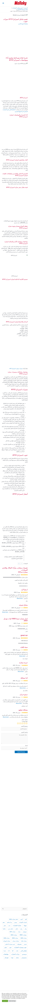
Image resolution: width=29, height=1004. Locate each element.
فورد (10, 947)
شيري (25, 944)
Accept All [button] (5, 1000)
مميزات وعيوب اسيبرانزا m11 (16, 368)
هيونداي (6, 957)
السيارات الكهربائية (23, 922)
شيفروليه (19, 944)
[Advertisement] (14, 41)
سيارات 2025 (15, 938)
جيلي (5, 925)
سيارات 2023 (14, 935)
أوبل (26, 919)
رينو (21, 928)
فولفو (6, 947)
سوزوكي (25, 931)
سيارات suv (24, 941)
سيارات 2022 (23, 935)
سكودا (4, 928)
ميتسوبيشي (24, 957)
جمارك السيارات (17, 925)
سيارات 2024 (24, 938)
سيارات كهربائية (6, 941)
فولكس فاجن (24, 950)
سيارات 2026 (7, 938)
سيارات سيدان (16, 941)
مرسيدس (24, 954)
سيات (19, 931)
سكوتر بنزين (10, 928)
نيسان (17, 957)
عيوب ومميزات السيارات (20, 947)
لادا (9, 950)
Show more (20, 598)
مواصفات (5, 954)
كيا (12, 950)
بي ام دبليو (9, 922)
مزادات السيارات (15, 954)
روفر (26, 928)
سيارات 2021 (12, 931)
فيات (17, 950)
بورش (15, 922)
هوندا (12, 957)
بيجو (4, 922)
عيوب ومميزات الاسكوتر (10, 944)
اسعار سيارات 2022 (13, 919)
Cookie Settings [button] (12, 1000)
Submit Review (21, 752)
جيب (9, 925)
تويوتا (25, 925)
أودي (21, 919)
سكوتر (16, 928)
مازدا (5, 950)
